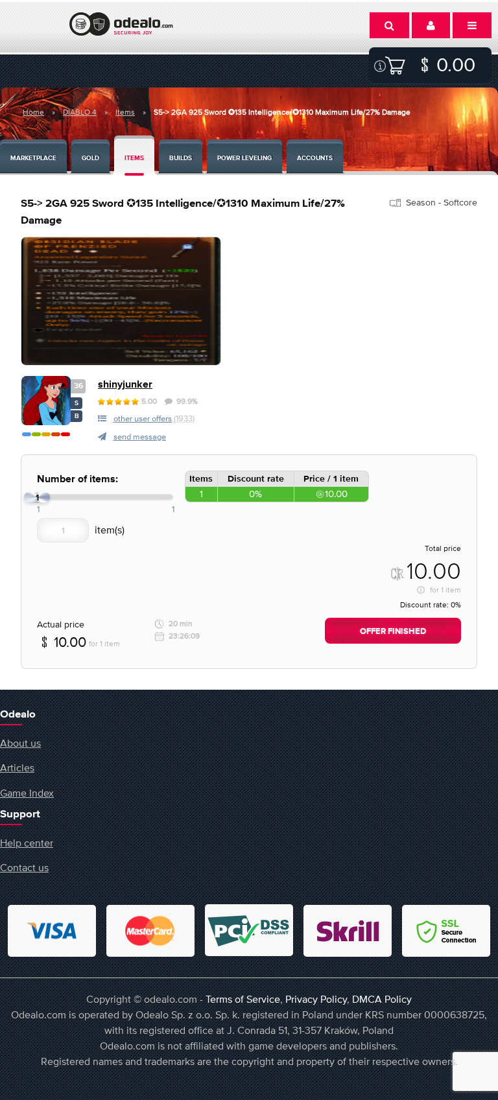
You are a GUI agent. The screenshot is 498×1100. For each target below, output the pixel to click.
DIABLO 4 (80, 112)
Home (33, 112)
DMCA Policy (382, 999)
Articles (17, 767)
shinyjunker (125, 385)
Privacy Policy (316, 999)
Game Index (27, 793)
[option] (120, 301)
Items (125, 112)
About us (20, 743)
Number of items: (77, 479)
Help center (26, 842)
